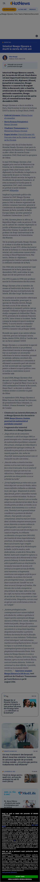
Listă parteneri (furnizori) (9, 872)
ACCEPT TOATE (20, 876)
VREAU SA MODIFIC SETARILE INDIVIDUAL (20, 879)
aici (14, 840)
